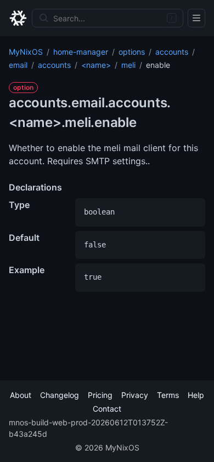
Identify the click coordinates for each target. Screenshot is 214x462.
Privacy (134, 395)
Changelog (59, 395)
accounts (171, 51)
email (18, 65)
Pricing (100, 395)
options (132, 51)
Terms (168, 395)
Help (196, 395)
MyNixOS (26, 51)
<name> (96, 65)
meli (128, 65)
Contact (107, 408)
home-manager (80, 51)
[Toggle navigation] (196, 18)
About (20, 395)
